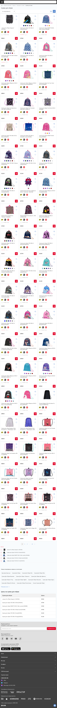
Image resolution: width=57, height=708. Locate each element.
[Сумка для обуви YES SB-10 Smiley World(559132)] (47, 209)
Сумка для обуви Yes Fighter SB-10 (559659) (9, 529)
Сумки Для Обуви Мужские (8, 576)
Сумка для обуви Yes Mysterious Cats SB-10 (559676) (8, 108)
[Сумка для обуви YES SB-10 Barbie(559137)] (28, 314)
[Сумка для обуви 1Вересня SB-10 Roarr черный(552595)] (9, 394)
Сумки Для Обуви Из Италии (8, 583)
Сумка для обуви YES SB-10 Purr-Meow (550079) (9, 136)
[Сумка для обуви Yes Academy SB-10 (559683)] (9, 447)
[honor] (47, 699)
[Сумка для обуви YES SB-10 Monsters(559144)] (28, 234)
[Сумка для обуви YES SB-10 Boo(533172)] (47, 154)
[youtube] (15, 638)
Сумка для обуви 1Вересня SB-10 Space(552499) (28, 349)
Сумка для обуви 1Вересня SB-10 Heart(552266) (28, 376)
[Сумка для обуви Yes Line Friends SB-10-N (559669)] (9, 472)
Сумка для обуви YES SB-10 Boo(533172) (45, 164)
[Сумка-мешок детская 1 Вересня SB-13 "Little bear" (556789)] (28, 182)
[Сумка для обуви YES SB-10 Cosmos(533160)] (9, 289)
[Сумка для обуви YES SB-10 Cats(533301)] (28, 46)
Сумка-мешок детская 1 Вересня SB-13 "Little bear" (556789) (28, 191)
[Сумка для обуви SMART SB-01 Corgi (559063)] (47, 126)
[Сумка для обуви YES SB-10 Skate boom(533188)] (9, 46)
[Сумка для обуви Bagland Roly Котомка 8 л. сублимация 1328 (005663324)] (28, 422)
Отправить (5, 2)
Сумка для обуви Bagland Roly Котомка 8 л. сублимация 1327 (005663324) (8, 429)
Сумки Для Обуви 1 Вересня (22, 576)
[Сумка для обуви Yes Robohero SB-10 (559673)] (28, 447)
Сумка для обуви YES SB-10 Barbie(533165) (45, 324)
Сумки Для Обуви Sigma (48, 579)
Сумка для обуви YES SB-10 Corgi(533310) (27, 296)
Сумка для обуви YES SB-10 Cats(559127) (45, 296)
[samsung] (14, 699)
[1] (25, 34)
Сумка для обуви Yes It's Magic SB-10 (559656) (28, 529)
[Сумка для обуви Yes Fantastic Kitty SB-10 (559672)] (28, 101)
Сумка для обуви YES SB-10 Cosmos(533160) (8, 296)
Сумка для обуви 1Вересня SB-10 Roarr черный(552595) (9, 404)
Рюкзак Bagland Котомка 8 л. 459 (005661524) (28, 216)
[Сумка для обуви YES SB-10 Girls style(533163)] (28, 262)
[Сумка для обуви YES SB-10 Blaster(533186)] (9, 314)
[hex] (29, 25)
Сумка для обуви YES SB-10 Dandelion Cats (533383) (27, 136)
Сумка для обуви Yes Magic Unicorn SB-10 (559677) (26, 479)
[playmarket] (16, 648)
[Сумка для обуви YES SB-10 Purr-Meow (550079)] (9, 126)
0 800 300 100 (4, 678)
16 (32, 544)
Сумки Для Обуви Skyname (34, 579)
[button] (50, 11)
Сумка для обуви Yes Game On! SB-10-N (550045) (46, 479)
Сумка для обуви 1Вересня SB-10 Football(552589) (47, 191)
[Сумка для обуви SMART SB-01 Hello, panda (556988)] (47, 19)
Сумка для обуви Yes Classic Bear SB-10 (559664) (28, 504)
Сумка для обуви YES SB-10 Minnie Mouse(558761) (45, 244)
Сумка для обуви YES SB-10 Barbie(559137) (27, 324)
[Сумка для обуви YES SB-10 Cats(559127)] (47, 289)
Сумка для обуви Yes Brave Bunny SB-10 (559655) (47, 529)
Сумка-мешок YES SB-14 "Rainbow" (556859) (7, 216)
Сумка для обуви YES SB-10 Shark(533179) (8, 244)
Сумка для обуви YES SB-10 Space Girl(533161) (9, 164)
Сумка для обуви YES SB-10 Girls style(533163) (28, 271)
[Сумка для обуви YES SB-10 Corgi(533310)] (28, 289)
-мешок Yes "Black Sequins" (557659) (7, 28)
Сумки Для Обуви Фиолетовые (24, 583)
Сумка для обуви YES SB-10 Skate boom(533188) (9, 56)
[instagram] (7, 638)
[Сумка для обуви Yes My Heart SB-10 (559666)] (9, 497)
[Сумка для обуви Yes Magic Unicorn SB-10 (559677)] (28, 472)
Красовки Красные (6, 573)
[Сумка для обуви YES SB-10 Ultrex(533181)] (28, 19)
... (29, 544)
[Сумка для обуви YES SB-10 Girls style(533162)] (28, 154)
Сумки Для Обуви (16, 573)
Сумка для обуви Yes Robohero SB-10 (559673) (27, 454)
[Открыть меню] (2, 2)
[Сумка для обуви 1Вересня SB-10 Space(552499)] (28, 342)
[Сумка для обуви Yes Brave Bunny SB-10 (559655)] (47, 522)
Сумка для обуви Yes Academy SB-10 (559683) (9, 454)
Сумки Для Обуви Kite (27, 573)
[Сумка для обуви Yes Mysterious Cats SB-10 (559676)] (9, 101)
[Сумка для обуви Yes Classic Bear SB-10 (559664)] (28, 497)
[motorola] (37, 699)
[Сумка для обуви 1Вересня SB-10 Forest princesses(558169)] (28, 74)
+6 (33, 25)
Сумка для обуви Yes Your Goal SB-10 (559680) (46, 84)
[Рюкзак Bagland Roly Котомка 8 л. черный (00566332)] (47, 394)
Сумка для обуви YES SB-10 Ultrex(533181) (27, 28)
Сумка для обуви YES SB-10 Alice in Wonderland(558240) (9, 349)
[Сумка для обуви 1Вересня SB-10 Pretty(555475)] (9, 74)
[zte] (29, 699)
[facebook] (2, 638)
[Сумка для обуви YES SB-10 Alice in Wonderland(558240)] (9, 342)
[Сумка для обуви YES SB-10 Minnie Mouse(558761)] (47, 234)
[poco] (23, 699)
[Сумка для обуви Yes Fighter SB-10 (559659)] (9, 522)
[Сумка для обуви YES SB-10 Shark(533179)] (9, 234)
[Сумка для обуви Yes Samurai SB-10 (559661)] (47, 497)
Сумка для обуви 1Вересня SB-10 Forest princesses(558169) (28, 84)
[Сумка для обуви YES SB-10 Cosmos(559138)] (47, 262)
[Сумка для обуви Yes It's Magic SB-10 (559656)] (28, 522)
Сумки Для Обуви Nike (39, 573)
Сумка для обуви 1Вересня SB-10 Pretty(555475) (9, 84)
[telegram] (11, 638)
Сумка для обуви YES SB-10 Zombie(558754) (8, 191)
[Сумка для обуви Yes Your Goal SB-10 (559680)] (47, 74)
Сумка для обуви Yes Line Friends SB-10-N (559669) (9, 479)
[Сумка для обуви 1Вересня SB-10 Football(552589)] (47, 182)
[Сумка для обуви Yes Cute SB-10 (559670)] (47, 447)
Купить (16, 38)
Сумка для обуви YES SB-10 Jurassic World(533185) (8, 271)
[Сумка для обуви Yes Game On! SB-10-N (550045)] (47, 472)
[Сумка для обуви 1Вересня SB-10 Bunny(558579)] (28, 394)
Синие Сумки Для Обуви (38, 583)
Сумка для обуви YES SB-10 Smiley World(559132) (45, 216)
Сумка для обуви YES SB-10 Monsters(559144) (27, 244)
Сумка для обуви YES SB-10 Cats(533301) (27, 56)
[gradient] (23, 25)
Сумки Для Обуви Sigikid (20, 579)
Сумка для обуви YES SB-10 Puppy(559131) (45, 56)
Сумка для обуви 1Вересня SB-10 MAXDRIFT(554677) (9, 376)
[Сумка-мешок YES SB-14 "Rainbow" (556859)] (9, 209)
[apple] (7, 699)
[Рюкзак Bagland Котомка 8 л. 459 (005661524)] (28, 209)
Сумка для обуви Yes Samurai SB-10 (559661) (47, 504)
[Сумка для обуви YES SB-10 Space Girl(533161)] (9, 154)
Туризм (14, 5)
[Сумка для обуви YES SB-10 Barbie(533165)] (47, 314)
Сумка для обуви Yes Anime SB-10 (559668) (47, 108)
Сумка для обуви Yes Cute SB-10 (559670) (47, 454)
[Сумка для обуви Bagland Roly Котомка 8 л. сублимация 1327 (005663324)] (9, 422)
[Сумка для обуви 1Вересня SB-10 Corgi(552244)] (47, 367)
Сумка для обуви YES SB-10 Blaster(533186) (8, 324)
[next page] (35, 544)
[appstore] (6, 648)
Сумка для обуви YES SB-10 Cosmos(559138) (45, 271)
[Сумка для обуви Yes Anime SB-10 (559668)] (47, 101)
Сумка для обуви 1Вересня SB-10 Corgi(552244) (47, 376)
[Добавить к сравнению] (16, 16)
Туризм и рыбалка (7, 5)
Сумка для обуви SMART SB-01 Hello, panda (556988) (46, 28)
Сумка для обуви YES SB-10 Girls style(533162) (28, 164)
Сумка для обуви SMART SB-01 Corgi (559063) (46, 136)
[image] (27, 25)
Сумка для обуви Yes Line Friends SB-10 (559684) (47, 429)
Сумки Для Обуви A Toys (7, 579)
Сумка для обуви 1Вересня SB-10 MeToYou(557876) (47, 349)
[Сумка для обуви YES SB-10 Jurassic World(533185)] (9, 262)
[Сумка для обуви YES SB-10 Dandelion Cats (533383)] (28, 126)
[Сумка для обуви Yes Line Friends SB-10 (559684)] (47, 422)
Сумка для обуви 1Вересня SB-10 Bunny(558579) (28, 404)
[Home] (2, 5)
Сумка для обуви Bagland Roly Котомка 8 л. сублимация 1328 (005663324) (27, 429)
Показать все (4, 586)
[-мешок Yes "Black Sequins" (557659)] (9, 19)
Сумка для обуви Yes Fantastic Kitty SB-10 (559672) (27, 108)
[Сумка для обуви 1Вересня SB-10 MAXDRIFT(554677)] (9, 367)
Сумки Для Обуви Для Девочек (38, 576)
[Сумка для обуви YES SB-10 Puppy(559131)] (47, 46)
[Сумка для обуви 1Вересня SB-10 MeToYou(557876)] (47, 342)
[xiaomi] (2, 699)
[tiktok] (20, 638)
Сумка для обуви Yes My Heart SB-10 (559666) (9, 504)
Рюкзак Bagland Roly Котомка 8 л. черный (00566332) (47, 404)
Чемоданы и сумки (20, 5)
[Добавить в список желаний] (16, 19)
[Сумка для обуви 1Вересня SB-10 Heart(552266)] (28, 367)
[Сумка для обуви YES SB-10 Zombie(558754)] (9, 182)
